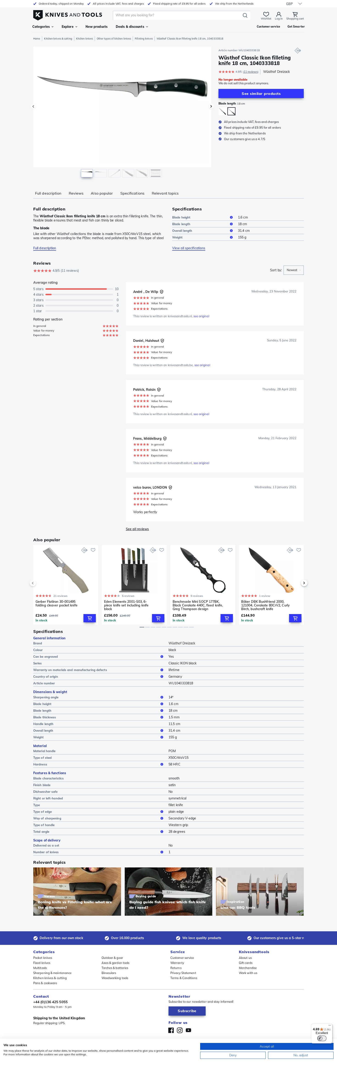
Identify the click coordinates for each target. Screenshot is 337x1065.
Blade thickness (44, 717)
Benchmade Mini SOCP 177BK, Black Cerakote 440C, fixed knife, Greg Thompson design (198, 605)
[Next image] (211, 106)
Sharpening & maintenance (52, 973)
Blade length (181, 224)
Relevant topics (165, 193)
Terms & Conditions (183, 978)
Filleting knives (144, 38)
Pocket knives (42, 958)
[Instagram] (179, 1030)
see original (201, 316)
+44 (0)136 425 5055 (50, 1002)
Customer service (182, 958)
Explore (68, 27)
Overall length (182, 230)
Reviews (76, 193)
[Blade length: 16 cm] (222, 111)
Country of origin (45, 676)
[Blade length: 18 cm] (231, 111)
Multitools (40, 968)
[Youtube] (188, 1030)
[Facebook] (171, 1030)
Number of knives (46, 852)
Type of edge (42, 811)
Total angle (41, 831)
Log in (279, 18)
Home (36, 38)
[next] (296, 583)
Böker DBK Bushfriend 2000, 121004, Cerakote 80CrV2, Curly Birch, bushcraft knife (265, 605)
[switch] (321, 1038)
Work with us (248, 973)
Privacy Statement (183, 973)
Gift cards (245, 963)
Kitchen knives (84, 38)
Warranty (177, 963)
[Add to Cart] (89, 618)
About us (245, 958)
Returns (176, 968)
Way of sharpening (47, 818)
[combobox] (294, 270)
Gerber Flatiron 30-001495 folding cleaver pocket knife (56, 603)
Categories (41, 27)
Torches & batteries (115, 968)
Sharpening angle (46, 697)
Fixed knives (41, 963)
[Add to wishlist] (93, 550)
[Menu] (329, 1026)
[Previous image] (33, 106)
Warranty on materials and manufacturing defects (70, 670)
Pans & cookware (45, 983)
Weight (177, 237)
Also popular (102, 193)
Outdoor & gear (112, 958)
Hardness (40, 764)
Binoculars (109, 973)
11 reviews (251, 72)
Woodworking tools (115, 978)
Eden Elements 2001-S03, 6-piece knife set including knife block (126, 605)
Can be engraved (45, 656)
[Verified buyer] (161, 291)
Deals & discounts (130, 27)
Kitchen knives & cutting (58, 38)
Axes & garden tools (116, 963)
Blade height (181, 217)
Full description (48, 193)
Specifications (132, 193)
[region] (122, 113)
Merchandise (248, 968)
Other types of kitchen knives (114, 38)
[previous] (40, 583)
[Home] (67, 14)
